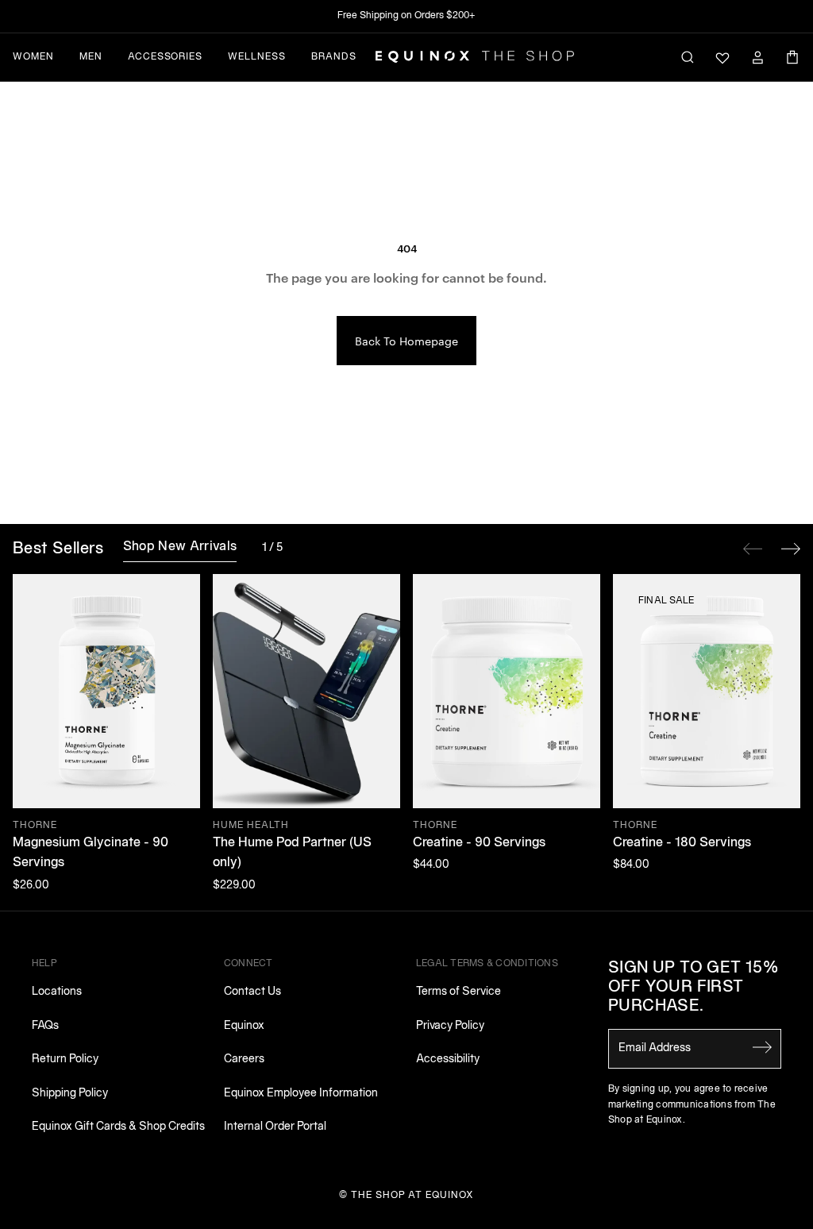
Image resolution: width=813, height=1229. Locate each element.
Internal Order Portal (275, 1127)
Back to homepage (406, 341)
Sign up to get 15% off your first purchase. (693, 987)
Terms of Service (458, 992)
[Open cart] (792, 57)
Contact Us (252, 992)
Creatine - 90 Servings (479, 843)
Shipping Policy (70, 1093)
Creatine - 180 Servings (682, 843)
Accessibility (448, 1059)
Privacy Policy (450, 1026)
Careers (244, 1059)
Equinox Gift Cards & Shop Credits (118, 1127)
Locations (57, 992)
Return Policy (65, 1059)
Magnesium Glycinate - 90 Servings (90, 853)
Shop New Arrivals (180, 547)
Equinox (244, 1026)
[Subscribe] (762, 1047)
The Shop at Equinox (412, 1195)
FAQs (45, 1026)
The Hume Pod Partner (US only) (292, 853)
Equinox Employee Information (301, 1093)
